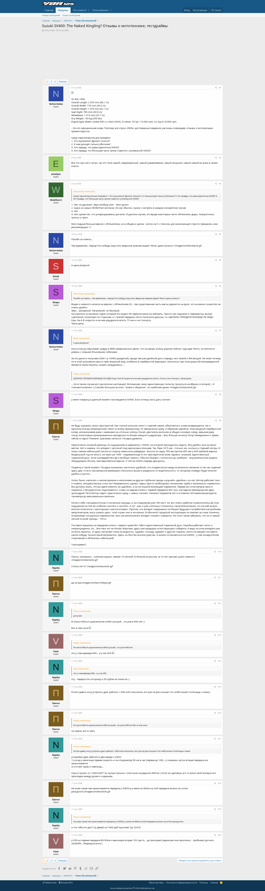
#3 (220, 183)
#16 (219, 713)
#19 (219, 809)
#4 (220, 234)
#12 (219, 603)
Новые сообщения (51, 15)
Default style (50, 882)
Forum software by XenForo (132, 888)
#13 (219, 635)
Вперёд (62, 81)
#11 (219, 577)
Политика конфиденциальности (181, 882)
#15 (219, 687)
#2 (220, 157)
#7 (220, 330)
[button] (88, 10)
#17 (219, 738)
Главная (48, 10)
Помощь (203, 882)
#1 (220, 87)
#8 (220, 394)
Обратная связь (156, 882)
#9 (220, 420)
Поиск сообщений (71, 15)
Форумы (63, 10)
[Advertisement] (132, 54)
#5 (220, 260)
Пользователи (100, 10)
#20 (219, 835)
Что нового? (80, 10)
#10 (219, 551)
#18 (219, 783)
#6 (220, 286)
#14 (219, 661)
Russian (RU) (67, 882)
